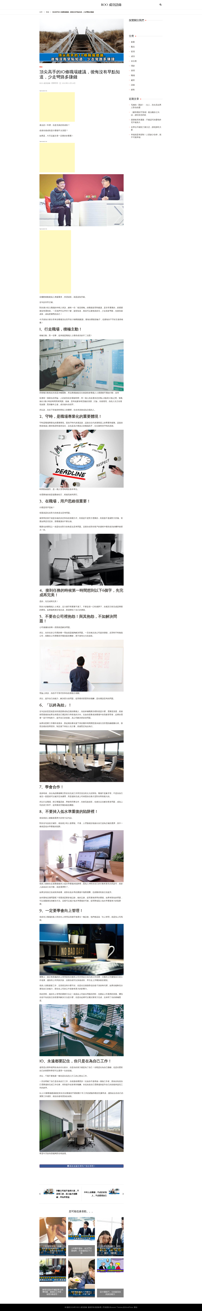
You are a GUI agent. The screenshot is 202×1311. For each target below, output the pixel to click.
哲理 (133, 51)
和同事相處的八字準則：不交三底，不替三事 (81, 1293)
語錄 (133, 85)
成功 (133, 56)
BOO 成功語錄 (111, 5)
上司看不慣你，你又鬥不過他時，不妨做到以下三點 (81, 1250)
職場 (40, 67)
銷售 (133, 89)
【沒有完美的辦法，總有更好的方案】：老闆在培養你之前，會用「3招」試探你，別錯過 (110, 1249)
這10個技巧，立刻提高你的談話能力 (110, 1293)
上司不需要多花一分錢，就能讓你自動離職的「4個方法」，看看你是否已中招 (53, 1249)
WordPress (129, 1307)
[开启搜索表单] (161, 5)
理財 (133, 66)
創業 (133, 42)
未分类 (134, 61)
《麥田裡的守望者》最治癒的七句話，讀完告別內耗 (145, 113)
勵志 (133, 46)
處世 (133, 80)
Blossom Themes (116, 1307)
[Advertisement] (57, 107)
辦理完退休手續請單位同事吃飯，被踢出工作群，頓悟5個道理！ (52, 1292)
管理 (133, 70)
